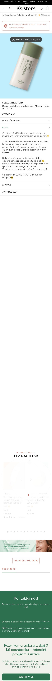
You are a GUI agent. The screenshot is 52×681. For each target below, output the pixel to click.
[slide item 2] (11, 532)
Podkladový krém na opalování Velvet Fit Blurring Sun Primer (14, 500)
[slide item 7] (28, 532)
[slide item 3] (14, 532)
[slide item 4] (18, 532)
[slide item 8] (31, 532)
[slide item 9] (34, 532)
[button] (26, 120)
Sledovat (45, 622)
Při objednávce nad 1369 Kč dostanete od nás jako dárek (26, 2)
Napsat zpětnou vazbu (26, 561)
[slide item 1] (8, 532)
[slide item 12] (44, 532)
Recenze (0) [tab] (9, 569)
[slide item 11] (41, 532)
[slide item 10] (38, 532)
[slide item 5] (21, 532)
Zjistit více (26, 677)
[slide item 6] (24, 532)
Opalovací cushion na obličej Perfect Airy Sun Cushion (37, 500)
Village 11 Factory (12, 103)
